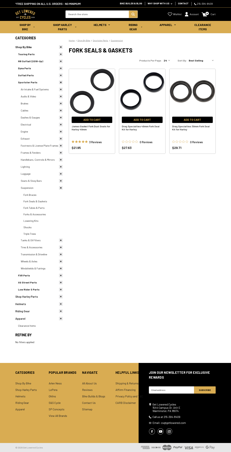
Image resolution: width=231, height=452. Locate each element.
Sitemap (87, 409)
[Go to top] (225, 442)
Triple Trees (29, 233)
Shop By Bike (25, 27)
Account (194, 14)
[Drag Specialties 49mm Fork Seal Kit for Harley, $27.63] (142, 91)
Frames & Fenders (31, 152)
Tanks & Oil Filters (31, 240)
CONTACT (183, 3)
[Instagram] (169, 431)
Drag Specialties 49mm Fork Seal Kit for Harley (141, 128)
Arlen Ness (55, 383)
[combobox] (97, 14)
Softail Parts (26, 75)
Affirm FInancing (126, 389)
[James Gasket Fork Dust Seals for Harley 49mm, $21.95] (92, 91)
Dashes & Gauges (30, 117)
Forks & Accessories (34, 214)
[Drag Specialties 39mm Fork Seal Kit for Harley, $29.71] (192, 91)
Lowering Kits (30, 220)
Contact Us (89, 402)
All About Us (89, 383)
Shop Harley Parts (62, 27)
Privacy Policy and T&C (129, 396)
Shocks (27, 227)
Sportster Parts (27, 82)
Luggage (25, 173)
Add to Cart (92, 119)
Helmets (100, 25)
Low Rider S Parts (29, 289)
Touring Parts (26, 54)
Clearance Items (202, 27)
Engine (24, 131)
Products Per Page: (150, 60)
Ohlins (52, 396)
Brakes (24, 103)
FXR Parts (24, 275)
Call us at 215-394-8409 (166, 416)
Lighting (25, 166)
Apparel (166, 25)
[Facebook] (152, 431)
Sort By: (182, 60)
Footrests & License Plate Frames (39, 145)
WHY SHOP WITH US (159, 3)
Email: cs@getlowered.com (169, 422)
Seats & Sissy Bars (31, 180)
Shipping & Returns (127, 383)
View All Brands (58, 415)
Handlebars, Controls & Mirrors (38, 159)
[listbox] (202, 60)
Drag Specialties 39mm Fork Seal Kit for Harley (191, 128)
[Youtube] (161, 431)
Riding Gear (133, 27)
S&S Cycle (55, 402)
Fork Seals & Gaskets (35, 201)
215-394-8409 (204, 3)
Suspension (27, 187)
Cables (24, 110)
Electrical (26, 124)
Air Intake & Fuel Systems (35, 89)
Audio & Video (28, 96)
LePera (53, 389)
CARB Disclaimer (126, 402)
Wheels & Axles (29, 261)
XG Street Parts (27, 282)
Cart (213, 14)
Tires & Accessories (31, 247)
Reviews (87, 389)
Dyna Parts (24, 68)
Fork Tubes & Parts (34, 207)
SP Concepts (56, 409)
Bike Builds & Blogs (93, 396)
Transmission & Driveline (34, 254)
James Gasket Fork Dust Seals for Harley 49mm (91, 128)
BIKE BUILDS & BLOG (131, 3)
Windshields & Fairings (33, 268)
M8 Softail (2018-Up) (30, 61)
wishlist (177, 14)
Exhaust (25, 138)
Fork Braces (29, 194)
